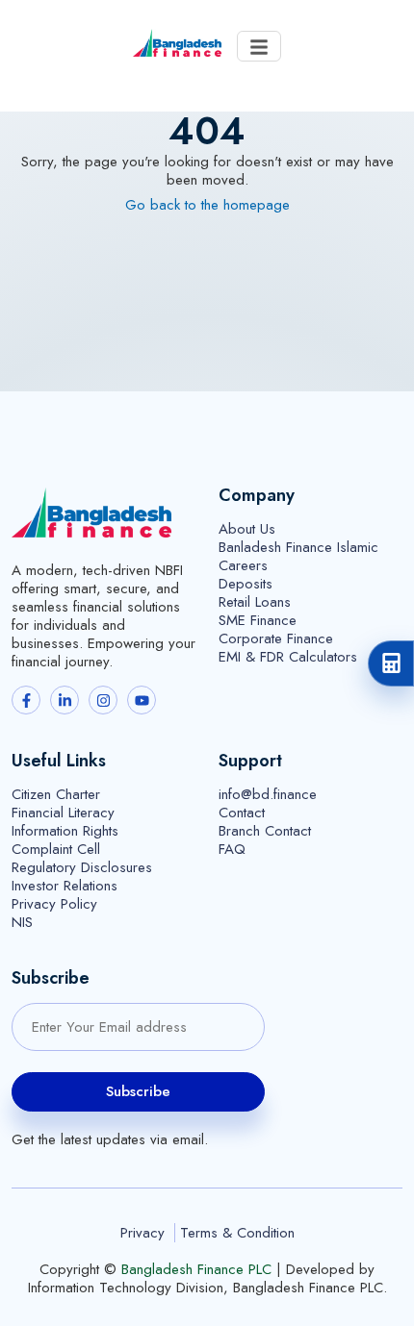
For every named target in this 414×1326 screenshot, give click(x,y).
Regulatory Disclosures (82, 868)
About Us (247, 529)
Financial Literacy (63, 813)
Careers (243, 566)
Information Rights (65, 831)
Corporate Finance (276, 639)
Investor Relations (64, 886)
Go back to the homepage (207, 205)
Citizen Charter (56, 795)
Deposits (245, 584)
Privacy (142, 1232)
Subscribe (138, 1091)
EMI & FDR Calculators (288, 657)
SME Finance (258, 621)
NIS (22, 922)
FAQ (232, 849)
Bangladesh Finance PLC (196, 1270)
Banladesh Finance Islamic (298, 547)
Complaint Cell (56, 849)
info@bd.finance (268, 795)
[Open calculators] (391, 663)
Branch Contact (265, 831)
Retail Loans (255, 602)
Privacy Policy (54, 904)
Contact (242, 813)
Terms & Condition (237, 1233)
